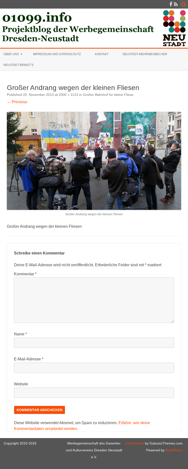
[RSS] (176, 4)
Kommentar (25, 274)
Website (21, 384)
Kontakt (101, 54)
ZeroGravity (135, 443)
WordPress (173, 450)
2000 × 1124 (68, 95)
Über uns (11, 54)
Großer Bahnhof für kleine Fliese (108, 95)
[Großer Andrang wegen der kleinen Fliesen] (94, 161)
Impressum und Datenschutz (57, 54)
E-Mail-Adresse (28, 359)
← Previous (17, 102)
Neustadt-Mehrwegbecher (145, 54)
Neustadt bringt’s (18, 65)
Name (20, 334)
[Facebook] (170, 4)
